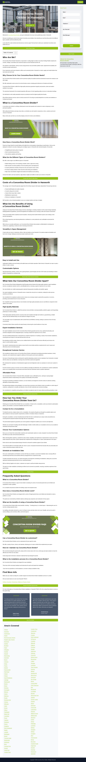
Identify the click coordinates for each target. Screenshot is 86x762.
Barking (32, 727)
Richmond (6, 641)
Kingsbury (6, 726)
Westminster (7, 740)
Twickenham (15, 582)
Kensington (6, 690)
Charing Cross (7, 746)
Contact (80, 2)
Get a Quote (29, 25)
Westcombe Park (35, 695)
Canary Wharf (34, 683)
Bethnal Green (34, 657)
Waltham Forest (34, 713)
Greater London (34, 699)
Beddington (6, 734)
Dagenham (33, 745)
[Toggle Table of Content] (15, 53)
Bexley (32, 739)
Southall (6, 651)
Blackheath (33, 689)
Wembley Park (7, 700)
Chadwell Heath (34, 743)
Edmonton (33, 705)
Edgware (33, 645)
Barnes (5, 659)
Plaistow (33, 701)
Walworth (33, 643)
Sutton (5, 706)
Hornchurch (33, 751)
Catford (32, 661)
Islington (33, 649)
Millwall (32, 671)
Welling (32, 731)
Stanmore (33, 633)
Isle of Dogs (33, 679)
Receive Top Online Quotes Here (30, 393)
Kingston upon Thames (9, 639)
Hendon (6, 748)
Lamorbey (33, 725)
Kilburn (5, 710)
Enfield (32, 719)
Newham (33, 711)
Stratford (33, 697)
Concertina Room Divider (14, 35)
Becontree (33, 741)
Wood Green (34, 675)
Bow (32, 687)
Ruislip (5, 698)
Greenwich (33, 677)
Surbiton (6, 643)
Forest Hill (33, 655)
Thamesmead (34, 737)
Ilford (32, 735)
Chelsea (6, 702)
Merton (5, 685)
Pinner (5, 718)
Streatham (6, 722)
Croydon (33, 635)
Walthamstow (34, 715)
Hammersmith (7, 669)
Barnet (32, 681)
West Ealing (7, 655)
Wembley (6, 688)
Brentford (6, 645)
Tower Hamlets (34, 667)
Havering (33, 749)
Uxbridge (6, 679)
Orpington (33, 729)
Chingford (33, 733)
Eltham (32, 703)
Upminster (33, 753)
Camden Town (7, 752)
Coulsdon (33, 641)
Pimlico (6, 724)
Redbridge (33, 723)
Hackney (33, 669)
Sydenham (33, 651)
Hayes (5, 647)
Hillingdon (6, 649)
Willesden (6, 704)
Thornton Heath (7, 738)
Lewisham (33, 665)
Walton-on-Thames (22, 582)
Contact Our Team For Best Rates (30, 178)
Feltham (4, 582)
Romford (33, 747)
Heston (28, 582)
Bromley (33, 693)
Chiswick (6, 661)
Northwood (6, 742)
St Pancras (33, 639)
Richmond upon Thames (9, 637)
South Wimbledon (8, 677)
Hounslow (9, 582)
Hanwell (6, 653)
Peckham (33, 647)
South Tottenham (34, 685)
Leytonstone (33, 709)
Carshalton (6, 716)
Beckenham (33, 659)
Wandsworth (7, 681)
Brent (5, 744)
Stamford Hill (34, 673)
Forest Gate (33, 707)
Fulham (6, 673)
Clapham (6, 720)
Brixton (5, 736)
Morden (6, 683)
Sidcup (32, 721)
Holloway (33, 653)
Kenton (5, 708)
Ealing (5, 663)
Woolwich (33, 717)
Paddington (6, 712)
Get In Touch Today (30, 48)
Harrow (5, 694)
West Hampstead (8, 728)
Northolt (6, 667)
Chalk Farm (6, 750)
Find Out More (30, 471)
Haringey (33, 663)
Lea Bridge (33, 691)
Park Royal (6, 671)
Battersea (6, 696)
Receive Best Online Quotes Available (30, 276)
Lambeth (6, 732)
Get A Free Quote (30, 620)
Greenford (6, 657)
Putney (5, 665)
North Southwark (34, 637)
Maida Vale (6, 714)
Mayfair (5, 730)
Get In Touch (71, 53)
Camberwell (33, 631)
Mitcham (6, 692)
